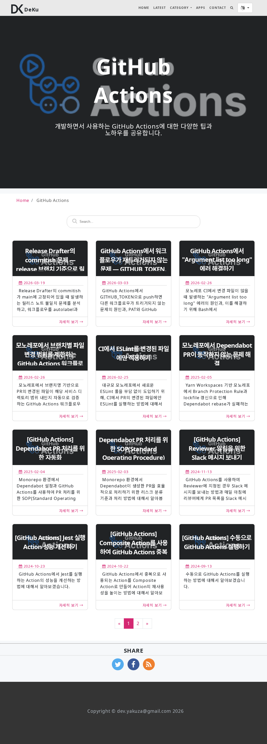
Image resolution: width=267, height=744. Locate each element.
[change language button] (245, 8)
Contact (217, 7)
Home (143, 7)
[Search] (231, 8)
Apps (200, 7)
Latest (159, 7)
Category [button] (180, 7)
